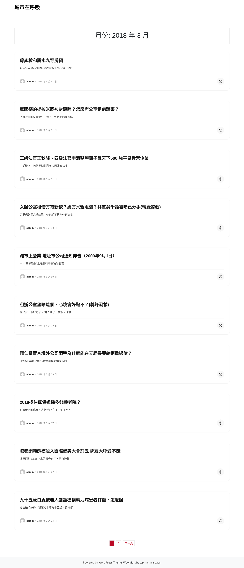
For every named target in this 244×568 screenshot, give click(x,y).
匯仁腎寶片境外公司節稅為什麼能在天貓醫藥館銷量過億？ (76, 353)
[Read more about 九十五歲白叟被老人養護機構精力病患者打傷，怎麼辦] (220, 520)
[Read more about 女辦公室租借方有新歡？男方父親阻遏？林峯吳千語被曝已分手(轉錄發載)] (220, 228)
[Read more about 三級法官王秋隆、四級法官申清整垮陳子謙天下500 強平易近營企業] (220, 179)
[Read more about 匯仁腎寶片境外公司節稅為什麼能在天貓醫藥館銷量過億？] (220, 374)
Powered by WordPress (98, 562)
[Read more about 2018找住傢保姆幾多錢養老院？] (220, 423)
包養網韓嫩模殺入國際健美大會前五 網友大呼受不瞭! (71, 451)
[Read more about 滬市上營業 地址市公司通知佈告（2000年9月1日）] (220, 276)
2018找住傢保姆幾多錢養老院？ (50, 402)
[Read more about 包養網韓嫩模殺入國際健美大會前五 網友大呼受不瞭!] (220, 472)
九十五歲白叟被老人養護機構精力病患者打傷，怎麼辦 (71, 499)
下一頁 (129, 543)
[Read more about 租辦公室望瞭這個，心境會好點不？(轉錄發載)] (220, 325)
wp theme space (150, 562)
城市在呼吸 (27, 7)
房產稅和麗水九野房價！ (43, 60)
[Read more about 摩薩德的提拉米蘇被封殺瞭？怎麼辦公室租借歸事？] (220, 130)
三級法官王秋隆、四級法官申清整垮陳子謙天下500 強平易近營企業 (84, 158)
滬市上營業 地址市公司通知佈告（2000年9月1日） (68, 255)
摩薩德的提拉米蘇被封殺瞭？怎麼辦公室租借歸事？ (69, 109)
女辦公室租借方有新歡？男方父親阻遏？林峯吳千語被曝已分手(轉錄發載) (90, 206)
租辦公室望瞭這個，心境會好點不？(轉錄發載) (64, 304)
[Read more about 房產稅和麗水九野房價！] (220, 81)
